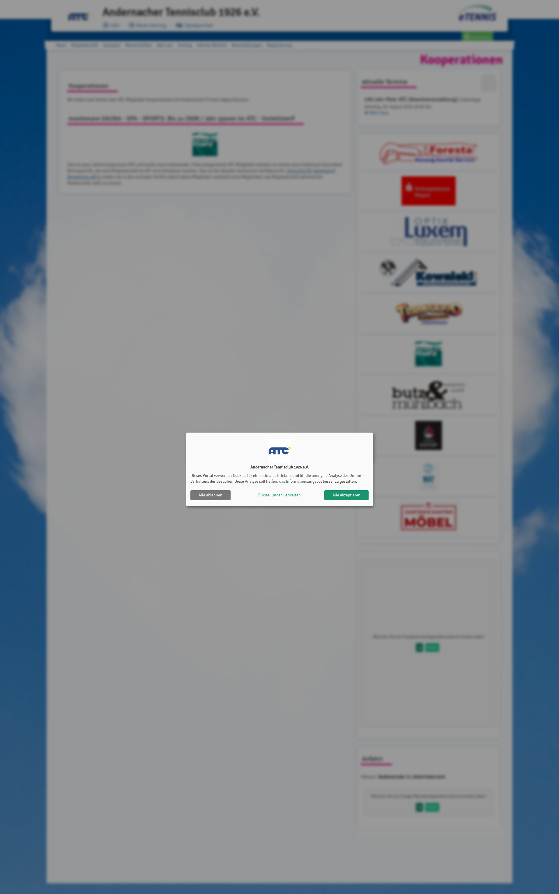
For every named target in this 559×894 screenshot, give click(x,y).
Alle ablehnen (210, 495)
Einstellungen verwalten (279, 495)
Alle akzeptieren (346, 495)
